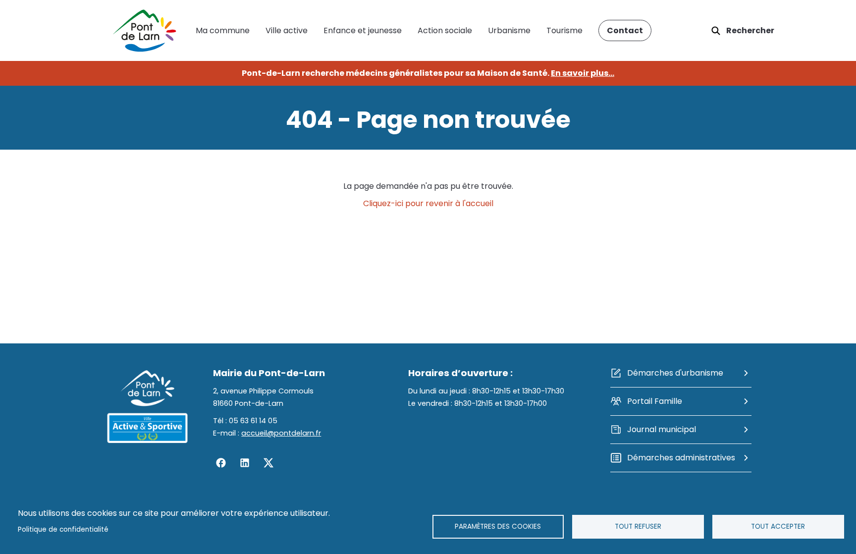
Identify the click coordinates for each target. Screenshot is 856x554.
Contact (625, 30)
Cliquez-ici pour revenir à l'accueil (428, 203)
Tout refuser (638, 526)
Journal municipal (661, 429)
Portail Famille (654, 401)
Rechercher (750, 30)
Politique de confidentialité (63, 529)
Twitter (268, 463)
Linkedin (245, 463)
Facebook (221, 463)
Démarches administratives (681, 457)
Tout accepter (778, 526)
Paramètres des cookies (498, 526)
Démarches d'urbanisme (675, 373)
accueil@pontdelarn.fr (281, 433)
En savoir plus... (582, 73)
